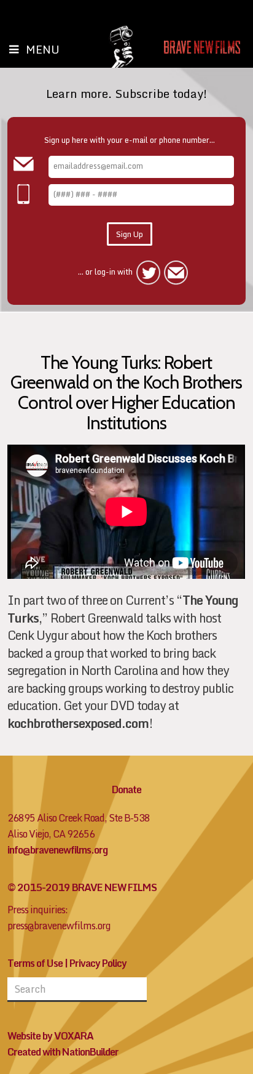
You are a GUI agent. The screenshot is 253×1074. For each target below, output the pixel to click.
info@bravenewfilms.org (57, 850)
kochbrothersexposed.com (78, 723)
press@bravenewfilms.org (59, 926)
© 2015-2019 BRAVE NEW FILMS (82, 887)
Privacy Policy (97, 963)
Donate (126, 789)
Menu (43, 49)
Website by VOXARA (50, 1036)
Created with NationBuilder (63, 1052)
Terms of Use (35, 963)
